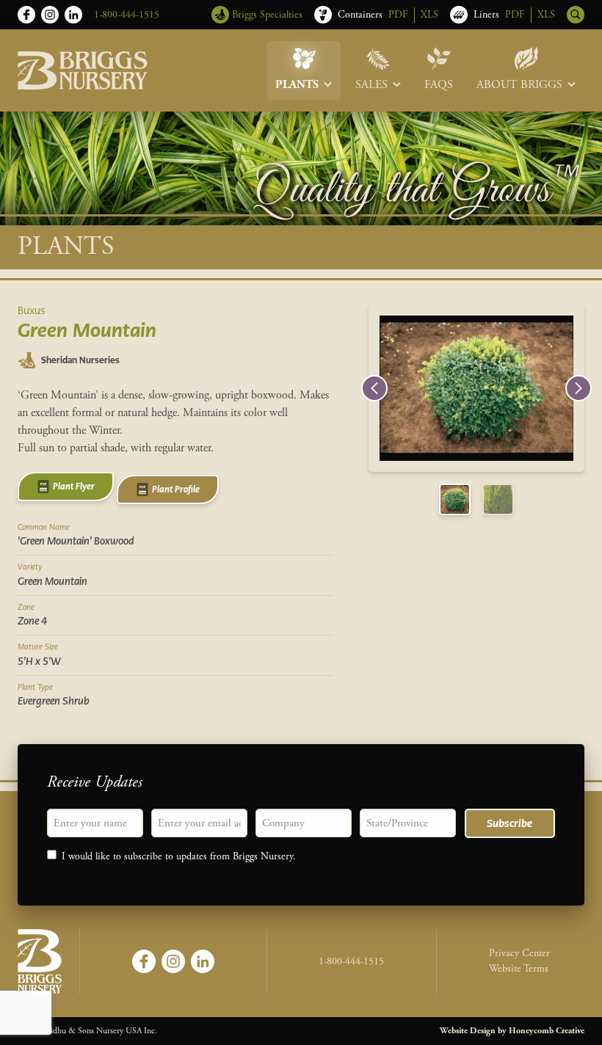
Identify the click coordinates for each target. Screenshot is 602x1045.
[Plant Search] (575, 14)
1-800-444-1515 (126, 14)
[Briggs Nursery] (83, 70)
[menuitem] (303, 70)
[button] (374, 388)
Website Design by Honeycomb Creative (512, 1030)
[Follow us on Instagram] (50, 14)
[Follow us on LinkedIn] (73, 14)
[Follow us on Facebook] (26, 14)
